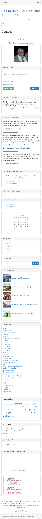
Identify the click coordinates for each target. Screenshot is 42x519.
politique (34, 410)
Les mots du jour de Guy (20, 10)
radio (4, 413)
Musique (7, 348)
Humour (5, 354)
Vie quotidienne (8, 356)
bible (4, 404)
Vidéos (5, 384)
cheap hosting (21, 507)
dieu (8, 407)
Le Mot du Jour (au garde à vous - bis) (24, 304)
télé (22, 413)
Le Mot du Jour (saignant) (20, 296)
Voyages (5, 374)
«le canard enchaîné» (9, 410)
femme (11, 407)
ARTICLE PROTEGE (9, 333)
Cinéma (7, 346)
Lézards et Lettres (8, 386)
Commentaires (20, 429)
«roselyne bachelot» (16, 413)
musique (28, 409)
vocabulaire (13, 416)
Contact (5, 24)
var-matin (33, 412)
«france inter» (25, 407)
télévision (25, 413)
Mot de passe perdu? (8, 84)
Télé (6, 342)
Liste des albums (10, 206)
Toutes (5, 329)
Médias (5, 336)
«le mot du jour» (19, 410)
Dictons (5, 335)
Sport (4, 364)
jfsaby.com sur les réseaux (12, 191)
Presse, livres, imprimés (12, 338)
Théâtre (7, 350)
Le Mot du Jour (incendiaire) (21, 287)
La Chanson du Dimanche (11, 378)
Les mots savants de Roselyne (12, 366)
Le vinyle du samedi (9, 362)
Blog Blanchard (7, 358)
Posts (13, 429)
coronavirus (33, 404)
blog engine (34, 505)
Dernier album (9, 204)
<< (15, 230)
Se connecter (16, 24)
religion (8, 413)
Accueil (4, 2)
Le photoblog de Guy (10, 200)
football (19, 407)
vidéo (6, 416)
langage (33, 406)
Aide (27, 505)
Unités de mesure (8, 370)
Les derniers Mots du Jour (20, 278)
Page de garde (7, 20)
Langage (5, 388)
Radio (6, 340)
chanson (18, 403)
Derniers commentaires (12, 251)
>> (27, 230)
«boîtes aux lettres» (10, 404)
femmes (15, 407)
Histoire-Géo (7, 392)
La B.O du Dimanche (9, 368)
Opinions (5, 390)
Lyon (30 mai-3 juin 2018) (13, 376)
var (28, 413)
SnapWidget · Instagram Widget (18, 470)
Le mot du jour (7, 331)
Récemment (9, 245)
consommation (26, 404)
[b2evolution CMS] (21, 511)
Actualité (5, 352)
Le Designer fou (8, 380)
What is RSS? (6, 433)
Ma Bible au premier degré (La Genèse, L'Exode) (20, 176)
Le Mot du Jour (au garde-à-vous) (22, 313)
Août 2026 (21, 216)
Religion (5, 382)
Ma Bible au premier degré (11, 360)
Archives (8, 247)
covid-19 (5, 407)
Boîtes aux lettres (8, 372)
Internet (7, 344)
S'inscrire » (34, 89)
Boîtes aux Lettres (11, 184)
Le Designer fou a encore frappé (15, 182)
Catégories (8, 249)
